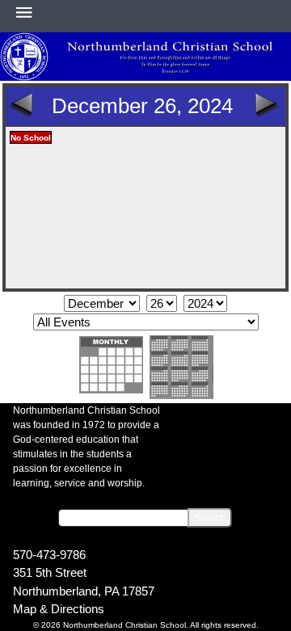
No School (31, 137)
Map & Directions (58, 609)
